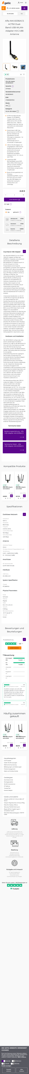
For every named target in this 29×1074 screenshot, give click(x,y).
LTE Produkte (7, 761)
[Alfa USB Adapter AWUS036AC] (7, 478)
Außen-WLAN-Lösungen (10, 763)
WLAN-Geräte (10, 13)
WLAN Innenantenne (9, 785)
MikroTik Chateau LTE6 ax (11, 805)
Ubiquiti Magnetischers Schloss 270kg (14, 803)
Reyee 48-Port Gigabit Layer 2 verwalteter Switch (12, 810)
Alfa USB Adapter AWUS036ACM (20, 737)
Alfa (7, 105)
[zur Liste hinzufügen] (24, 74)
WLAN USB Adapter (11, 111)
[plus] (23, 194)
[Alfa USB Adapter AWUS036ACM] (20, 728)
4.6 (17, 734)
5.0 (4, 484)
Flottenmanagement (9, 770)
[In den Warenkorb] (12, 497)
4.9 (7, 74)
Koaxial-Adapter (8, 791)
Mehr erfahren (22, 1057)
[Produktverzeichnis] (4, 8)
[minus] (5, 194)
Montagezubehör (8, 782)
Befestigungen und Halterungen (12, 767)
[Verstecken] (24, 251)
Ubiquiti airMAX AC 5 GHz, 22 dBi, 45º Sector (14, 800)
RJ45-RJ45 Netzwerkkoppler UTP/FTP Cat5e (14, 814)
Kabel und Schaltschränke (11, 772)
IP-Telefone (7, 787)
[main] (7, 3)
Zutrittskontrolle (8, 780)
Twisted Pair (7, 789)
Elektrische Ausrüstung (10, 765)
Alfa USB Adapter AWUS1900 (20, 487)
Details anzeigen (6, 1066)
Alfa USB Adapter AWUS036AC (7, 487)
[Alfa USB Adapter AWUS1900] (20, 478)
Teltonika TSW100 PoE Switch (12, 807)
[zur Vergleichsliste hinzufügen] (21, 74)
